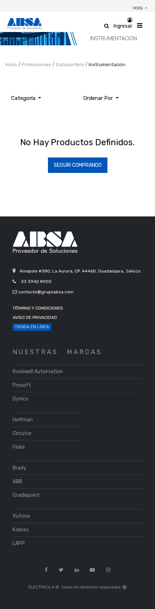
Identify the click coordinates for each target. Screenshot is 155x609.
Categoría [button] (24, 98)
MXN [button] (138, 8)
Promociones (37, 64)
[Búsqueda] (130, 95)
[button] (101, 98)
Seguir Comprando (78, 165)
